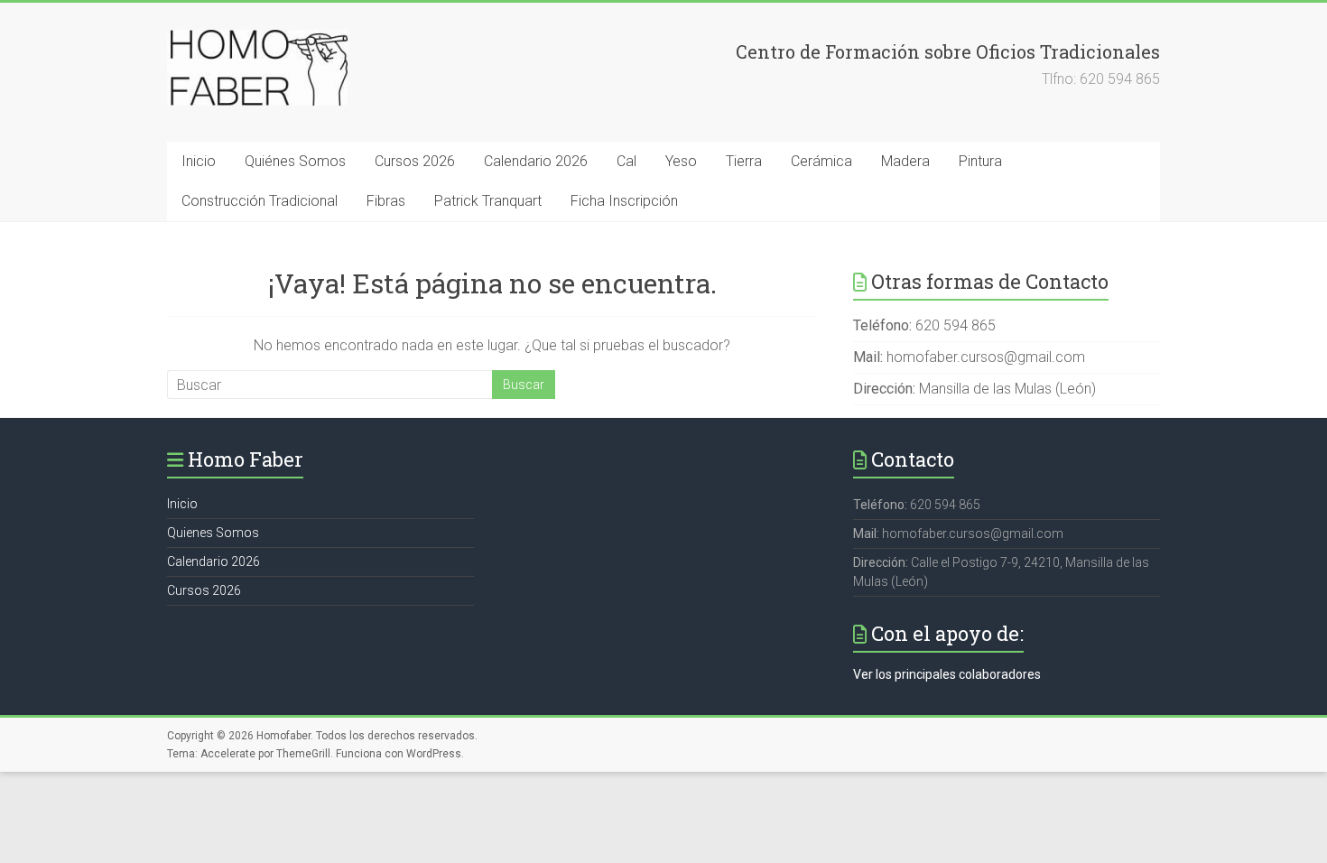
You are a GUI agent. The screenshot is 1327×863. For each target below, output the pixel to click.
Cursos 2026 (415, 161)
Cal (626, 161)
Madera (905, 161)
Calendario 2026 (536, 161)
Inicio (198, 161)
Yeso (681, 161)
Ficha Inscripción (624, 200)
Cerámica (821, 161)
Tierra (744, 161)
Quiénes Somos (295, 161)
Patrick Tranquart (488, 200)
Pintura (980, 161)
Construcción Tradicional (259, 200)
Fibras (386, 200)
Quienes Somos (213, 532)
